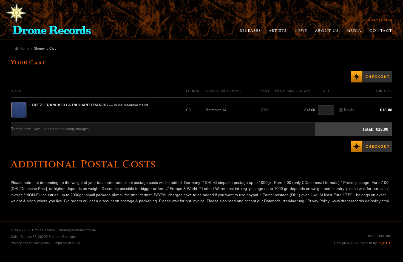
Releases (250, 30)
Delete (349, 109)
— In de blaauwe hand (88, 105)
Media (354, 30)
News (300, 30)
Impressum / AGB (67, 243)
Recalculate (21, 129)
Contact (380, 30)
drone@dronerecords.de (77, 230)
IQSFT (385, 243)
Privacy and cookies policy (30, 243)
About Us (327, 30)
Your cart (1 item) (377, 20)
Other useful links (379, 236)
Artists (278, 30)
